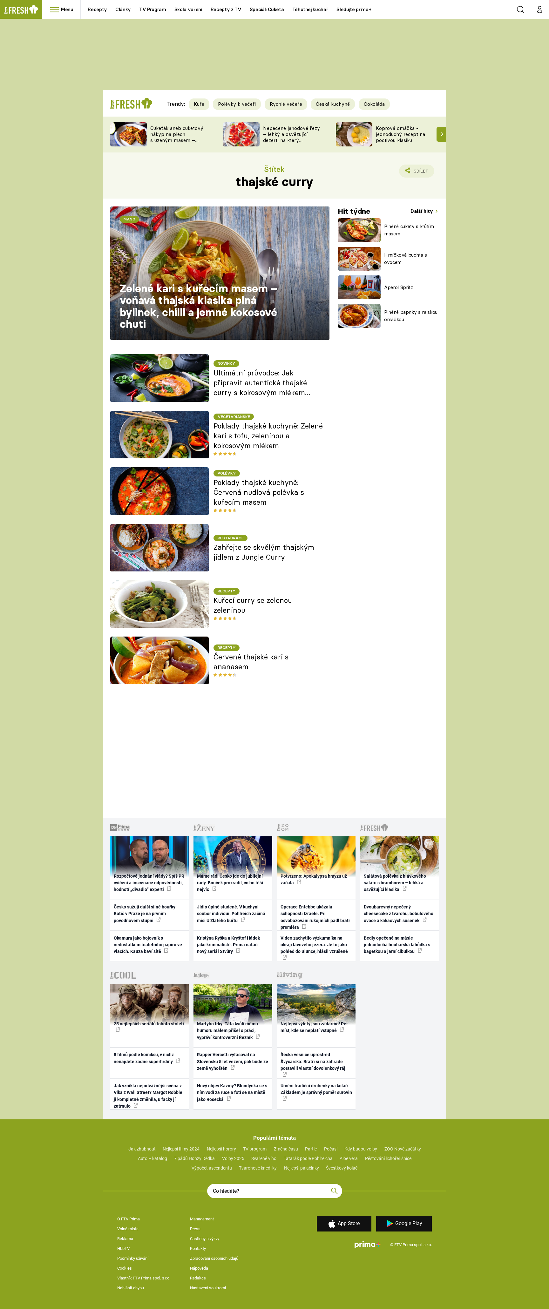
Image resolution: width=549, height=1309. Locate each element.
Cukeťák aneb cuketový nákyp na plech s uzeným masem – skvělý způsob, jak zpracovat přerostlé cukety (176, 143)
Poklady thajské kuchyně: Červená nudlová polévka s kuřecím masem (259, 492)
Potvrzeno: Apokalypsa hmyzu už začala (314, 879)
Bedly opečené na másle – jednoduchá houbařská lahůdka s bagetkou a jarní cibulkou (397, 944)
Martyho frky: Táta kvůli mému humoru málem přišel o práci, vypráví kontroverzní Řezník (227, 1030)
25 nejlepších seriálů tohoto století (149, 1023)
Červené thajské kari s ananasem (251, 661)
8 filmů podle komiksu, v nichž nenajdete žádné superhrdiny (144, 1058)
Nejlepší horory (221, 1148)
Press (195, 1228)
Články (123, 9)
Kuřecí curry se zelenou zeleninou (253, 605)
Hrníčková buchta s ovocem (405, 258)
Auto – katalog (152, 1158)
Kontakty (198, 1248)
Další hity (422, 211)
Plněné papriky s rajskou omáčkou (410, 315)
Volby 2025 (233, 1158)
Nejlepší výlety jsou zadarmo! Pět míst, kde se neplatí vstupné (314, 1027)
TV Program (152, 9)
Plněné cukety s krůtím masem (409, 230)
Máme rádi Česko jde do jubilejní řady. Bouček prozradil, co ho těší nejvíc (230, 883)
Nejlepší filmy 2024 (181, 1148)
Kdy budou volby (360, 1148)
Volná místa (128, 1228)
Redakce (198, 1278)
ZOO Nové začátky (402, 1148)
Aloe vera (349, 1158)
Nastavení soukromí (208, 1287)
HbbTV (123, 1248)
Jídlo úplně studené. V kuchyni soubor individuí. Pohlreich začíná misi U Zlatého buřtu (231, 913)
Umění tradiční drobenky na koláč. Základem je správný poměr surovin (316, 1089)
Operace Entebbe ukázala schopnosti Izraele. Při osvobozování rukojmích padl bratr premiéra (315, 917)
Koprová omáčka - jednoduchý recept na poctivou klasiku (400, 134)
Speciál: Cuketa (267, 9)
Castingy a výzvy (204, 1238)
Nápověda (199, 1268)
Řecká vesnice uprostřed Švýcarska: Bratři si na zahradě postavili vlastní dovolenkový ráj (313, 1061)
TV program (255, 1148)
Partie (311, 1148)
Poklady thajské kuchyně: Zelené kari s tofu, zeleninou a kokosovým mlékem (268, 436)
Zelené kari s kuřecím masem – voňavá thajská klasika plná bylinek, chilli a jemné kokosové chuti (198, 306)
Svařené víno (263, 1158)
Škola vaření (188, 9)
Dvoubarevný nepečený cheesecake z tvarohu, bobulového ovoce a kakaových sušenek (398, 913)
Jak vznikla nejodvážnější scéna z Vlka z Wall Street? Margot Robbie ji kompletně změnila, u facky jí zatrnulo (148, 1096)
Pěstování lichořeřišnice (388, 1158)
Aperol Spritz (398, 287)
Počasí (330, 1148)
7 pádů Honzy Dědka (194, 1158)
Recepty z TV (226, 9)
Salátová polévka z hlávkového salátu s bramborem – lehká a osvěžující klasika (395, 883)
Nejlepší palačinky (301, 1168)
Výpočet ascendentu (212, 1168)
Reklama (125, 1238)
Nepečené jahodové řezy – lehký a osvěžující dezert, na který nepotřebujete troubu (291, 137)
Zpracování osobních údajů (214, 1258)
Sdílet (419, 173)
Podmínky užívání (132, 1258)
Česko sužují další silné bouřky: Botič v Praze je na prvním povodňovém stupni (145, 913)
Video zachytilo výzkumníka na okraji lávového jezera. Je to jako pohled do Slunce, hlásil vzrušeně (314, 944)
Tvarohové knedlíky (258, 1168)
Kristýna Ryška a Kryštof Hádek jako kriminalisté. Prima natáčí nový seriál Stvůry (228, 944)
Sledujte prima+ (353, 9)
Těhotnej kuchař (310, 9)
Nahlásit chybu (130, 1287)
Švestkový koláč (341, 1168)
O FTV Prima (128, 1219)
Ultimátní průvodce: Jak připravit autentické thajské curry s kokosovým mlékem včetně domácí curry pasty (260, 383)
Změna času (286, 1148)
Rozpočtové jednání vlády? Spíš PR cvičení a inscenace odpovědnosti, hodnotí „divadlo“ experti (149, 883)
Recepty (97, 9)
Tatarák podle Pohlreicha (308, 1158)
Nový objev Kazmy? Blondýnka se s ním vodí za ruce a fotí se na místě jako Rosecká (232, 1092)
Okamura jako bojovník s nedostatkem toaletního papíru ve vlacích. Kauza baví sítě (148, 944)
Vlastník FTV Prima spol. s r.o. (143, 1278)
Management (202, 1219)
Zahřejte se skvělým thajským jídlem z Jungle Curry (264, 552)
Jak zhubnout (142, 1148)
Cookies (124, 1268)
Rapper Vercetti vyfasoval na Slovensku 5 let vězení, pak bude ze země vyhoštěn (232, 1061)
